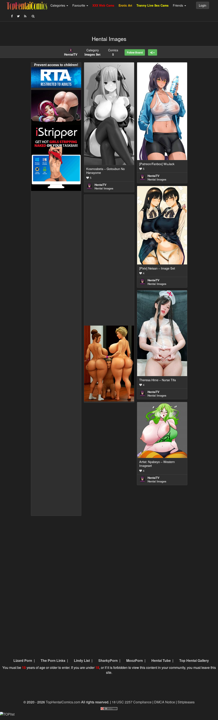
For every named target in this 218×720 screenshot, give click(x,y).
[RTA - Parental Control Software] (56, 77)
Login (202, 5)
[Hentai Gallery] (109, 363)
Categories (58, 5)
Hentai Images (104, 188)
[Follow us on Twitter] (18, 16)
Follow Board (135, 52)
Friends (178, 5)
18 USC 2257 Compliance (132, 702)
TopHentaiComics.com (63, 702)
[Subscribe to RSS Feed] (25, 16)
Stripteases (186, 702)
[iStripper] (56, 157)
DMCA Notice (164, 702)
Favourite (79, 5)
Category (92, 52)
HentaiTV (100, 185)
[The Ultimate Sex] (56, 106)
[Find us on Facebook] (12, 16)
